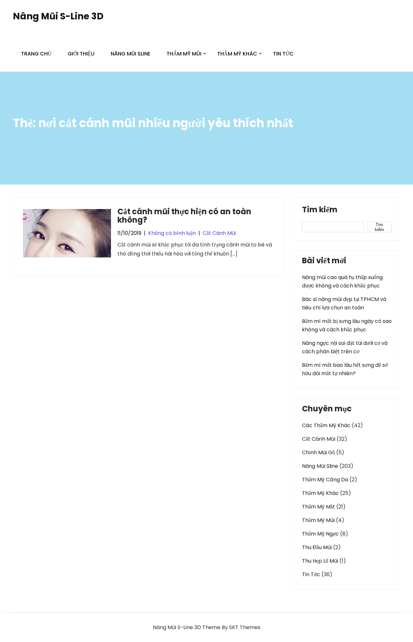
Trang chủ (36, 53)
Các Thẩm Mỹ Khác (326, 425)
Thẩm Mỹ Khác (237, 53)
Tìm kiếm (319, 210)
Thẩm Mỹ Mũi (183, 53)
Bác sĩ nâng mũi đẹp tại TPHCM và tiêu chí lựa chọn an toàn (344, 303)
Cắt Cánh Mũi (219, 233)
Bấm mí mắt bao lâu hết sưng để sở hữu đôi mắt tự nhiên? (345, 369)
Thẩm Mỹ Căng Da (325, 479)
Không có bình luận (172, 233)
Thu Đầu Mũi (317, 547)
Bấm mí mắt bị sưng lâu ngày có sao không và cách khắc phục (347, 325)
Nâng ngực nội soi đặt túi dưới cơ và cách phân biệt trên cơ (345, 347)
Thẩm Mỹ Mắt (318, 506)
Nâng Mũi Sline (130, 53)
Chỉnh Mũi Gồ (318, 452)
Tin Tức (283, 53)
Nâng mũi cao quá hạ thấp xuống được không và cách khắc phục (342, 281)
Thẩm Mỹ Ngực (320, 533)
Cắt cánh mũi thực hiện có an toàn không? (184, 215)
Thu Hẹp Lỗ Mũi (320, 561)
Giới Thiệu (81, 53)
